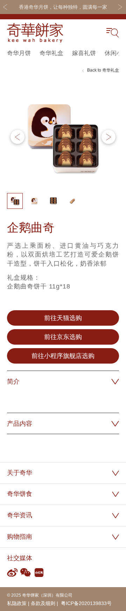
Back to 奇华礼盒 (103, 70)
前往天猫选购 (63, 317)
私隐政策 (17, 603)
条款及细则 (43, 603)
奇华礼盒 (51, 53)
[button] (108, 137)
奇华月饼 (19, 53)
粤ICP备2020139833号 (85, 603)
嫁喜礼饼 (84, 53)
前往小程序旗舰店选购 (62, 355)
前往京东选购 (63, 336)
